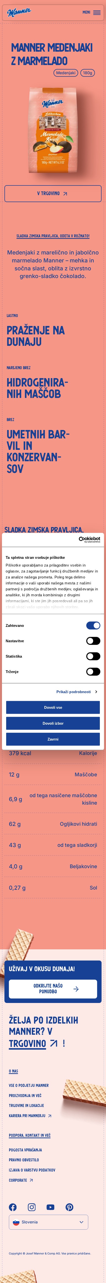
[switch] (93, 641)
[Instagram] (32, 1207)
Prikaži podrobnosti (73, 692)
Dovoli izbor (53, 723)
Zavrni (53, 739)
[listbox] (48, 1222)
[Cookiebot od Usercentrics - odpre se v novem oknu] (78, 540)
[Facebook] (13, 1207)
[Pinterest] (69, 1207)
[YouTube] (50, 1207)
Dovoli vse (53, 707)
